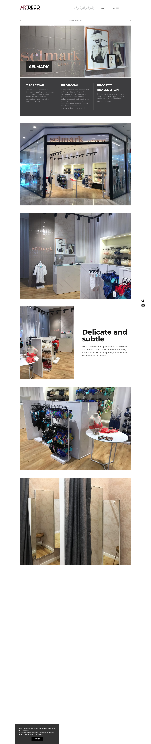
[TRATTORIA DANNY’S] (21, 21)
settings (40, 735)
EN (117, 8)
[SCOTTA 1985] (129, 21)
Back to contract (75, 20)
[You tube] (92, 9)
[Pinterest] (88, 9)
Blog (102, 8)
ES (114, 8)
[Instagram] (84, 9)
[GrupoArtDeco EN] (30, 9)
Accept (37, 739)
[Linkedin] (80, 9)
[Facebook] (76, 9)
